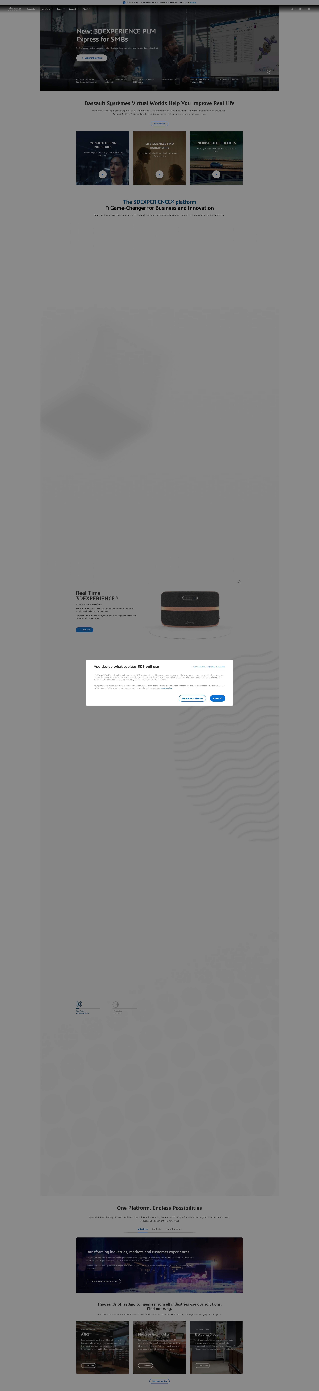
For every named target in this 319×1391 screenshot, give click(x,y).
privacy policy (166, 688)
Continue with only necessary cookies (209, 667)
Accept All (217, 698)
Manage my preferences (192, 698)
